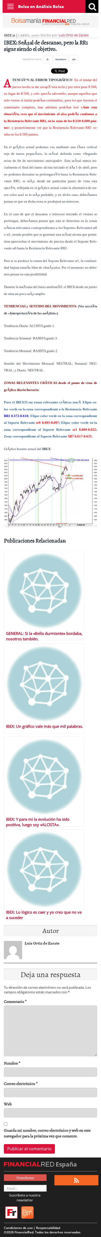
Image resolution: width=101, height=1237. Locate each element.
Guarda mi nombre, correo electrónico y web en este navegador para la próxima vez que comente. (47, 1133)
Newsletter (25, 1178)
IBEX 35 (9, 35)
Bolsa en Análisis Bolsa (41, 6)
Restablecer (60, 59)
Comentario (15, 1001)
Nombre (12, 1063)
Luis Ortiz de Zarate (74, 35)
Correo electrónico (21, 1084)
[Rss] (76, 1180)
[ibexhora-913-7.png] (50, 492)
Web (8, 1104)
